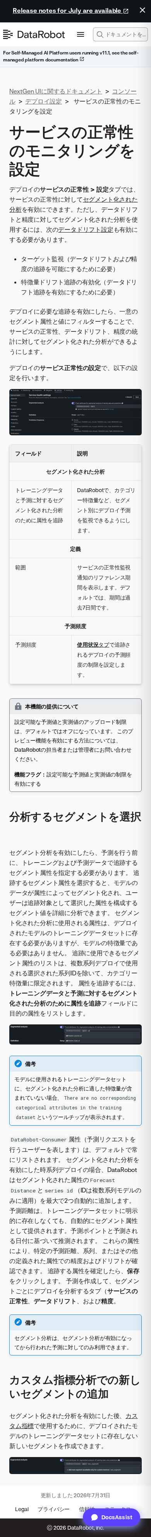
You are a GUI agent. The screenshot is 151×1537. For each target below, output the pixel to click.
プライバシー (54, 1509)
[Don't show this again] (142, 10)
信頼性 (87, 1509)
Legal (21, 1509)
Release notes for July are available (68, 10)
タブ (93, 644)
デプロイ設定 (43, 101)
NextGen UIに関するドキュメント (55, 91)
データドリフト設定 (85, 229)
